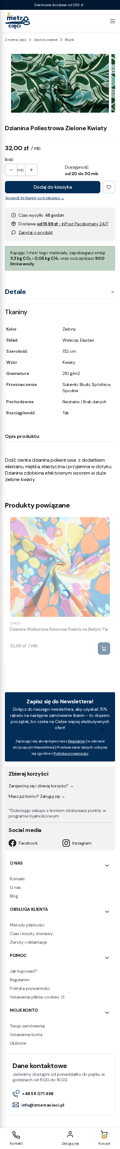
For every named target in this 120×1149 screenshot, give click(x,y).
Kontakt (17, 879)
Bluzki (69, 39)
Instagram (81, 843)
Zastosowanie (46, 39)
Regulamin (76, 741)
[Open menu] (112, 20)
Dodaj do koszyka (53, 187)
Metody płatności (27, 925)
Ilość (9, 159)
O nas (15, 887)
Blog (14, 896)
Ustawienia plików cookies (35, 997)
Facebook (28, 843)
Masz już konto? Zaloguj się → (37, 796)
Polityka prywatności (30, 988)
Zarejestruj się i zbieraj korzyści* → (41, 786)
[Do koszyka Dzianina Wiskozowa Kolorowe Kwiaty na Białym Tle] (104, 648)
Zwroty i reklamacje (28, 942)
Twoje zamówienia (27, 1026)
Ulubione (18, 1043)
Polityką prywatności (71, 753)
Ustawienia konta (26, 1034)
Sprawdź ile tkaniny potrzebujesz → (34, 197)
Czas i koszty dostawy (31, 933)
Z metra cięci (15, 39)
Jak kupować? (23, 971)
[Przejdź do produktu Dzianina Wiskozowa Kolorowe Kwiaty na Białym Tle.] (60, 567)
